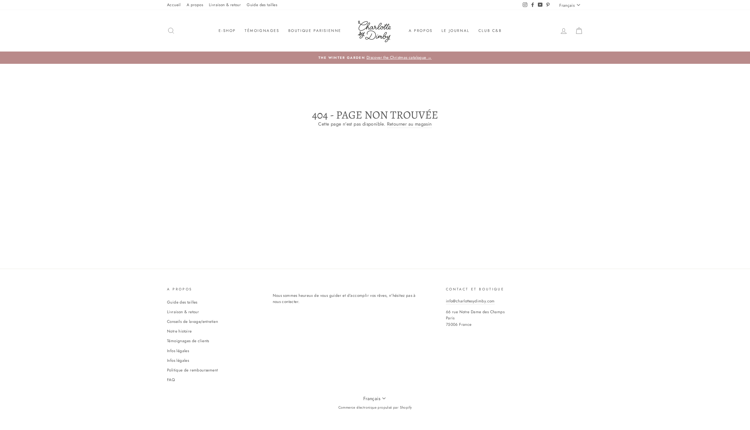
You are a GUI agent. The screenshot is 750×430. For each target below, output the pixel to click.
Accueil (174, 5)
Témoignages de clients (188, 341)
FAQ (171, 380)
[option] (375, 57)
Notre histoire (179, 331)
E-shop (227, 30)
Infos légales (178, 351)
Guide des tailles (262, 5)
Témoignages (262, 30)
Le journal (456, 30)
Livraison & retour (225, 5)
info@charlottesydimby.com (470, 301)
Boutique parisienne (314, 30)
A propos (195, 5)
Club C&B (490, 30)
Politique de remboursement (192, 370)
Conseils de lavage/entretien (192, 321)
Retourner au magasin (409, 124)
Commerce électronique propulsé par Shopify (375, 407)
